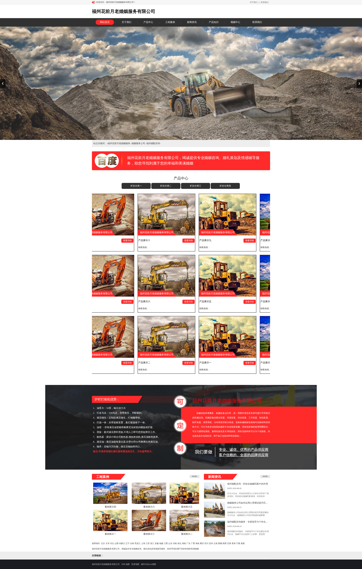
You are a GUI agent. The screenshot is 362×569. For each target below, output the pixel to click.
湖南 (184, 543)
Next (359, 83)
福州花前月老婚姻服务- (120, 143)
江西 (166, 543)
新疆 (243, 543)
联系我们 (265, 2)
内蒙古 (122, 543)
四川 (206, 543)
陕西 (225, 543)
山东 (170, 543)
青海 (234, 543)
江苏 (148, 543)
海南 (197, 543)
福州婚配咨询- (153, 143)
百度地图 (135, 564)
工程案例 (170, 22)
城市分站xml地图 (148, 564)
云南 (215, 543)
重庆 (202, 543)
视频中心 (235, 22)
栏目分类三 (195, 186)
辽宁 (128, 543)
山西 (116, 543)
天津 (107, 543)
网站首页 (105, 22)
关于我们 (254, 2)
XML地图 (125, 564)
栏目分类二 (166, 186)
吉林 (132, 543)
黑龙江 (138, 543)
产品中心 (148, 22)
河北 (112, 543)
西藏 (220, 543)
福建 (161, 543)
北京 (103, 543)
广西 (193, 543)
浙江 (152, 543)
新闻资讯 (192, 22)
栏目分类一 (136, 186)
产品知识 (213, 22)
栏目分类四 (225, 186)
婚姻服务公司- (139, 143)
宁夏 (238, 543)
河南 (175, 543)
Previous (2, 83)
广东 (188, 543)
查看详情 (106, 240)
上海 (143, 543)
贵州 (211, 543)
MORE (194, 476)
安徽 (157, 543)
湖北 (179, 543)
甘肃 (229, 543)
